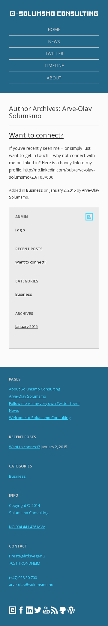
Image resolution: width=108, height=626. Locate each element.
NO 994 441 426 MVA (27, 526)
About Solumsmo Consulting (34, 389)
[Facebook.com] (21, 610)
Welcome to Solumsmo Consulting (39, 417)
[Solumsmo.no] (13, 610)
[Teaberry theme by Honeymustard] (63, 610)
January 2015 (26, 326)
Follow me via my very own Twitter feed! (44, 403)
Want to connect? (36, 135)
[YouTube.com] (47, 610)
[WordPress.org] (72, 610)
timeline (54, 65)
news (54, 41)
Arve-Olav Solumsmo (27, 396)
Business (34, 190)
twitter (54, 53)
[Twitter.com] (38, 610)
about (54, 78)
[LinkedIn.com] (30, 610)
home (54, 29)
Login (20, 230)
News (14, 410)
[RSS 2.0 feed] (55, 610)
